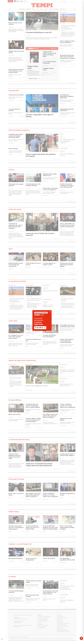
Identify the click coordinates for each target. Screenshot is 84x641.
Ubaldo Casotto (62, 103)
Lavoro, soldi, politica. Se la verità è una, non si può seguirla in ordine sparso (67, 225)
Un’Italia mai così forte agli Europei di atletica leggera (66, 265)
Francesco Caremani (46, 267)
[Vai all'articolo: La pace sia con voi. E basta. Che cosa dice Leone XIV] (42, 221)
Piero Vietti (10, 461)
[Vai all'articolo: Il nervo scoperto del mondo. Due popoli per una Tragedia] (42, 142)
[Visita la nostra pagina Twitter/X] (9, 9)
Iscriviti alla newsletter (61, 617)
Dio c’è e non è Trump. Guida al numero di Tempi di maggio (67, 527)
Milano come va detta (15, 414)
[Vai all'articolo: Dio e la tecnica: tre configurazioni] (33, 551)
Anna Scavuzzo (28, 427)
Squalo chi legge (63, 12)
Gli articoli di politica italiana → (71, 201)
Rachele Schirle (11, 116)
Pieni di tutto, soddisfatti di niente (36, 386)
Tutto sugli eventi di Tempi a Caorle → (70, 352)
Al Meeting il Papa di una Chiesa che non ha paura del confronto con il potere (67, 57)
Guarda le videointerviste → (71, 471)
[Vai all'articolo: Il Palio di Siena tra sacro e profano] (33, 256)
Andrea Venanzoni (12, 375)
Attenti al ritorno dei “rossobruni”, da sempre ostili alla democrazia (67, 186)
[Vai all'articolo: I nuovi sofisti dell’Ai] (50, 551)
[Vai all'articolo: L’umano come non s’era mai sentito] (16, 44)
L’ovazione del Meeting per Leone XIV (39, 32)
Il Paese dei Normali (64, 148)
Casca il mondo (46, 285)
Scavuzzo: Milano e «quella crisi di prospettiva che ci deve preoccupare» (33, 420)
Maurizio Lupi (45, 420)
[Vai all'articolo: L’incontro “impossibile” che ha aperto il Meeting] (42, 103)
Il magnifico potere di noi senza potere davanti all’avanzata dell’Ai (16, 136)
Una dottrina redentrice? (15, 558)
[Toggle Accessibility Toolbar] (81, 638)
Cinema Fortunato (29, 285)
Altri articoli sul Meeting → (71, 122)
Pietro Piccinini (11, 417)
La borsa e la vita (63, 285)
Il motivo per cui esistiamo (16, 95)
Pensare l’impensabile (15, 378)
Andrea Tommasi (45, 72)
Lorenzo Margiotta (63, 425)
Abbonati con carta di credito (63, 626)
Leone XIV (28, 9)
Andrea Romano (28, 267)
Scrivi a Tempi (60, 616)
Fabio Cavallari (62, 150)
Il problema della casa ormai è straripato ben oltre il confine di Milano (33, 406)
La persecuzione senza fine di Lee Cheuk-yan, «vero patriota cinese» (16, 71)
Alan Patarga (63, 296)
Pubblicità (59, 619)
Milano (46, 9)
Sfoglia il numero (33, 78)
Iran (37, 9)
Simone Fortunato (30, 296)
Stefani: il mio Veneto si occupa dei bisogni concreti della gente (67, 341)
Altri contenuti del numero (48, 74)
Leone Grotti (11, 78)
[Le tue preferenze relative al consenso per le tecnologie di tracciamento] (2, 639)
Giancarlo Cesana (11, 231)
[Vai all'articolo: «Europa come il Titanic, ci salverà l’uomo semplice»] (67, 447)
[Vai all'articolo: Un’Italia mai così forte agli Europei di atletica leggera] (67, 256)
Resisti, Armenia (13, 148)
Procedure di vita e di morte (50, 290)
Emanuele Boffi (28, 35)
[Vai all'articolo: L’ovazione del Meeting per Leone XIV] (16, 584)
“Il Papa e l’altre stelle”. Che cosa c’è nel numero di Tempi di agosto (16, 527)
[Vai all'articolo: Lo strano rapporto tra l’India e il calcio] (50, 256)
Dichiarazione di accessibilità (63, 623)
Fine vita (41, 9)
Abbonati (10, 1)
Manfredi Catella (45, 499)
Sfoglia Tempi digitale (61, 624)
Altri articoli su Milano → (72, 431)
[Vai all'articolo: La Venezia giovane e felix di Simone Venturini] (33, 177)
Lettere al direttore (47, 299)
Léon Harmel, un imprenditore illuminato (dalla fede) (67, 96)
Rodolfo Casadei (11, 27)
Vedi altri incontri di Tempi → (71, 503)
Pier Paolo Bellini (11, 55)
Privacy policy (60, 620)
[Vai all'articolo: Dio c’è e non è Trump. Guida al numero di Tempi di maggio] (67, 519)
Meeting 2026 (22, 9)
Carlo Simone (63, 23)
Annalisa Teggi (45, 287)
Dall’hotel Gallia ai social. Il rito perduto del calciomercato (16, 265)
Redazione (44, 58)
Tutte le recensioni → (72, 392)
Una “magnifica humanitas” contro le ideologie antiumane (67, 141)
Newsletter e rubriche (53, 9)
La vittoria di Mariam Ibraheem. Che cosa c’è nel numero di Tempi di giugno (50, 527)
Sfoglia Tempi (62, 9)
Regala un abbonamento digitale (63, 631)
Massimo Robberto (63, 116)
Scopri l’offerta (39, 327)
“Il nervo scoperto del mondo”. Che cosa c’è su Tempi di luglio (32, 527)
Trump (33, 9)
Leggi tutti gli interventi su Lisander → (70, 568)
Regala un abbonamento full (62, 630)
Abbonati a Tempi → (72, 82)
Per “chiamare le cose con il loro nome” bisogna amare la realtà (16, 337)
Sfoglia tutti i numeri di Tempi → (70, 536)
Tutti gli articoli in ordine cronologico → (70, 608)
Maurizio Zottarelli (29, 390)
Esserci (61, 136)
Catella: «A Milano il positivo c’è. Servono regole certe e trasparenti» (67, 406)
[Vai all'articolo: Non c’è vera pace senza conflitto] (16, 16)
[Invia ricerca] (75, 1)
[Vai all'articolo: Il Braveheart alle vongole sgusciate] (16, 177)
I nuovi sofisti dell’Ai (49, 558)
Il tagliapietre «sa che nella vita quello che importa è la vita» (67, 371)
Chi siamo (59, 615)
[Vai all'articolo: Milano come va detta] (16, 407)
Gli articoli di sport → (72, 273)
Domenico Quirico (28, 159)
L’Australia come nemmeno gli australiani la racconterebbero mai (68, 27)
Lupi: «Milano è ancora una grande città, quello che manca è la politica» (50, 416)
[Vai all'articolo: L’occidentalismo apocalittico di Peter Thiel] (67, 551)
